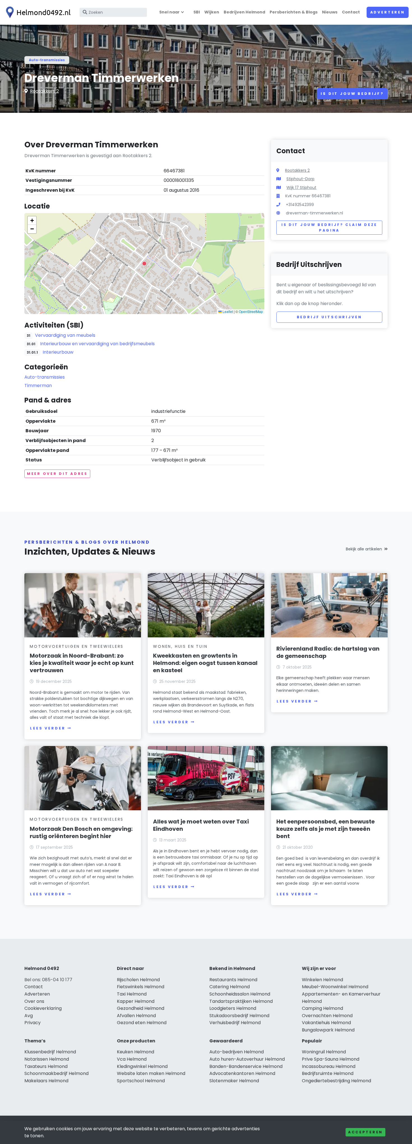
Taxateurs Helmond (46, 1066)
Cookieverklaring (43, 1008)
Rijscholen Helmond (138, 979)
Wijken (211, 12)
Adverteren (387, 12)
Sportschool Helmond (141, 1080)
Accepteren (365, 1132)
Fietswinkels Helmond (140, 986)
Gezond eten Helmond (141, 1022)
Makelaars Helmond (46, 1080)
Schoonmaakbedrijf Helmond (56, 1073)
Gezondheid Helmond (140, 1008)
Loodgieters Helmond (232, 1008)
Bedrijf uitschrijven (329, 317)
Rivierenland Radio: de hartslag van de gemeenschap (327, 652)
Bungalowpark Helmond (328, 1030)
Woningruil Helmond (324, 1052)
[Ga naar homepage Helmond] (37, 12)
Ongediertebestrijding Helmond (336, 1080)
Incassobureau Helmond (328, 1066)
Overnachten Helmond (327, 1015)
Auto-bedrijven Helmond (236, 1052)
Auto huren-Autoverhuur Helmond (247, 1059)
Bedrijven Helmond (244, 12)
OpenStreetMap (251, 311)
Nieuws (329, 12)
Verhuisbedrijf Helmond (235, 1022)
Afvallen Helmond (136, 1015)
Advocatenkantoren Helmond (242, 1073)
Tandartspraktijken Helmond (241, 1001)
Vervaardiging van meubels (65, 335)
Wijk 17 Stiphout (301, 187)
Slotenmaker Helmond (234, 1080)
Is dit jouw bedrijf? (352, 93)
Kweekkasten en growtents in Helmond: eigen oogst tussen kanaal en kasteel (205, 663)
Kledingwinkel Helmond (142, 1066)
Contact (351, 12)
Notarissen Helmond (46, 1059)
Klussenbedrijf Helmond (50, 1052)
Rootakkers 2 (44, 91)
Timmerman (38, 385)
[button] (144, 263)
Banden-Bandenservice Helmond (246, 1066)
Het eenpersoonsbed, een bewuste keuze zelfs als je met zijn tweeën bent (325, 829)
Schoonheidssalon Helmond (239, 994)
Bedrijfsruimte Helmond (327, 1073)
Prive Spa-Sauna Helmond (330, 1059)
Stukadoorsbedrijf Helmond (239, 1015)
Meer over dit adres (57, 473)
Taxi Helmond (132, 994)
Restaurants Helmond (233, 979)
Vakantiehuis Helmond (326, 1022)
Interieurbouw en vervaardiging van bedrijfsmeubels (97, 343)
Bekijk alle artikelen (364, 549)
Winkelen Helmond (322, 979)
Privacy (32, 1022)
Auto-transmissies (47, 60)
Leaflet (227, 311)
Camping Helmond (322, 1008)
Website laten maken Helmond (151, 1073)
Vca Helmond (132, 1059)
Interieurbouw (58, 352)
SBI (196, 12)
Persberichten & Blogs (294, 12)
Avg (28, 1015)
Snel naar (169, 12)
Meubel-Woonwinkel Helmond (335, 986)
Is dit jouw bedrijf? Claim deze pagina (329, 227)
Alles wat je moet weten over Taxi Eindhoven (201, 825)
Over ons (34, 1001)
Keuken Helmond (135, 1052)
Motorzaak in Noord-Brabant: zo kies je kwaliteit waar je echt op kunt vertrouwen (82, 663)
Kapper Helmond (135, 1001)
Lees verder (47, 728)
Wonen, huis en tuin (180, 646)
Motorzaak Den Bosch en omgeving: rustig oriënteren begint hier (81, 832)
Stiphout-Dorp (300, 179)
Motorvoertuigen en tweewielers (77, 646)
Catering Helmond (229, 986)
